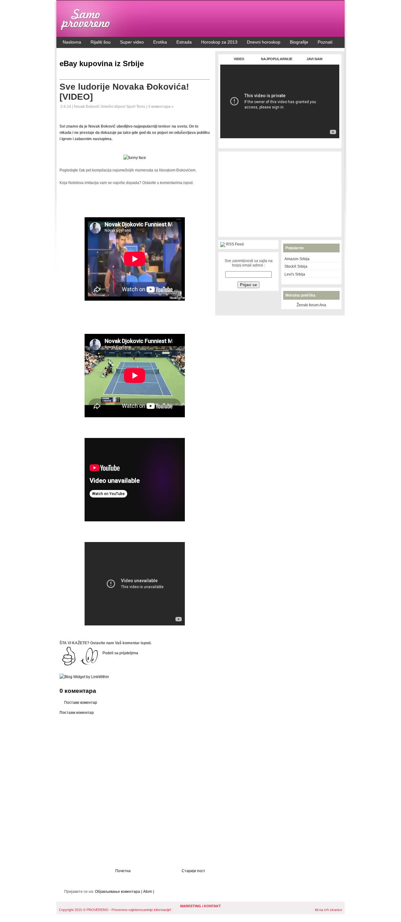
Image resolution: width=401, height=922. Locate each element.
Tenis (141, 106)
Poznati (325, 42)
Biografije (299, 42)
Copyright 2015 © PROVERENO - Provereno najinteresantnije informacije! (115, 910)
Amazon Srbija (297, 259)
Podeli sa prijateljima (120, 653)
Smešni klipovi (113, 106)
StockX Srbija (295, 266)
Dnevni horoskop (263, 42)
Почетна (123, 871)
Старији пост (193, 871)
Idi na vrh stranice (328, 910)
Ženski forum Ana (311, 305)
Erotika (160, 42)
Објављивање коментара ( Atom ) (124, 891)
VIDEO (239, 59)
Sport (131, 106)
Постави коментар (80, 702)
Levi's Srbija (294, 274)
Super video (132, 42)
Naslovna (72, 42)
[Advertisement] (279, 141)
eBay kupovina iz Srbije (102, 63)
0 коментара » (161, 106)
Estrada (184, 42)
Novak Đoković (87, 106)
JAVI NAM (314, 59)
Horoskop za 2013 (219, 42)
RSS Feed (235, 244)
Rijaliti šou (101, 42)
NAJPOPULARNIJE (276, 59)
